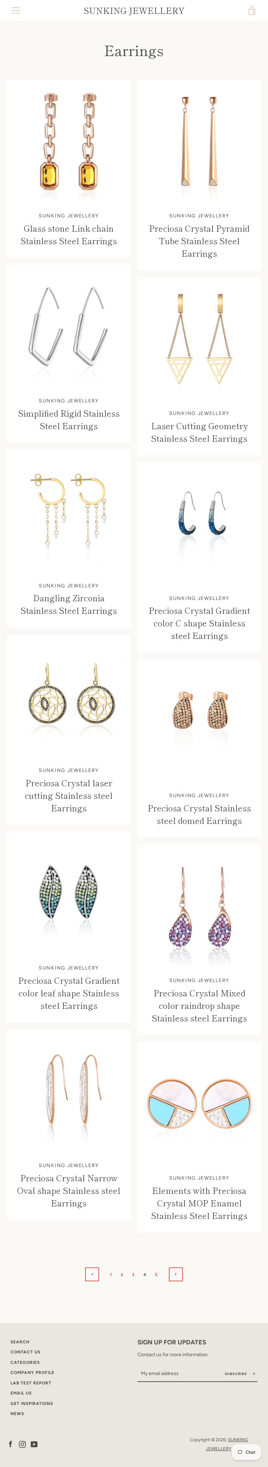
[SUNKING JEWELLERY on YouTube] (34, 1444)
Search (20, 1341)
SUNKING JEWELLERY (134, 11)
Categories (25, 1362)
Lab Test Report (30, 1383)
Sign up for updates (171, 1342)
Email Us (21, 1393)
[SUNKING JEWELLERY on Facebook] (10, 1444)
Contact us (25, 1352)
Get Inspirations (31, 1403)
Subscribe (236, 1374)
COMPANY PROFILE (32, 1372)
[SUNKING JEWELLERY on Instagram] (22, 1444)
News (17, 1413)
